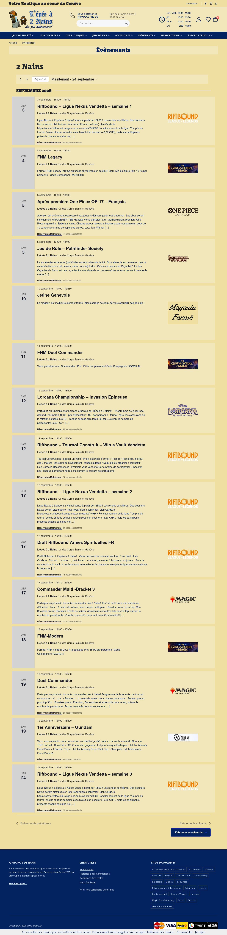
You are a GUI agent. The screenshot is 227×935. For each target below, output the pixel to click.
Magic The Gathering (163, 900)
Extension (190, 888)
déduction (182, 881)
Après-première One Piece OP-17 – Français (81, 201)
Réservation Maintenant (49, 142)
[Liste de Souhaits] (208, 19)
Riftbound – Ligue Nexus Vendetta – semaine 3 (84, 774)
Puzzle (191, 900)
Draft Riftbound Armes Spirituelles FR (75, 542)
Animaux (156, 875)
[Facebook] (205, 3)
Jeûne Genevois (53, 295)
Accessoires (122, 35)
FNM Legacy (49, 157)
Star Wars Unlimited (162, 906)
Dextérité (157, 881)
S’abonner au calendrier (189, 832)
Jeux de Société (21, 35)
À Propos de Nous (198, 35)
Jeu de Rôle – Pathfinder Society (70, 248)
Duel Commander (54, 680)
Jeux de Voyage (179, 894)
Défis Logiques (75, 35)
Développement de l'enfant (166, 888)
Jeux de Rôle (99, 35)
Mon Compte (86, 869)
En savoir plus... (18, 883)
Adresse (209, 869)
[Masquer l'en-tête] (31, 19)
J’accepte (200, 932)
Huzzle (202, 888)
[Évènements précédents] (20, 79)
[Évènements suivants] (27, 79)
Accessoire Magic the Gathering (168, 869)
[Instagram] (211, 3)
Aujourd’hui (40, 78)
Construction (183, 875)
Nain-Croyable (170, 35)
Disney (169, 881)
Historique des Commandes (95, 873)
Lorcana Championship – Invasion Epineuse (82, 397)
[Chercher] (126, 23)
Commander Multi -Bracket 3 (66, 589)
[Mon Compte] (198, 19)
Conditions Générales (91, 878)
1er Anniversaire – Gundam (64, 727)
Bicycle (169, 875)
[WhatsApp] (216, 3)
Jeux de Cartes (49, 35)
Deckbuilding (200, 875)
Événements (145, 35)
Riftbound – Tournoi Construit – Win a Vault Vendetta (91, 445)
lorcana (195, 894)
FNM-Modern (50, 636)
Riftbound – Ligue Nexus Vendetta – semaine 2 (84, 491)
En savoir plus (184, 932)
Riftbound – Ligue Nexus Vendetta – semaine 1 (84, 106)
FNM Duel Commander (60, 352)
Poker (181, 900)
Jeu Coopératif (159, 894)
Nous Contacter (88, 882)
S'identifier (192, 3)
